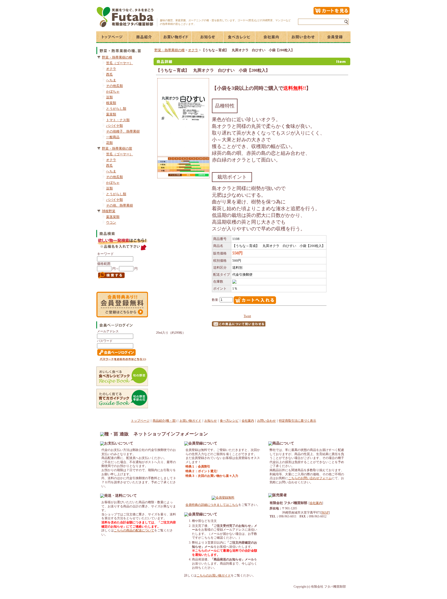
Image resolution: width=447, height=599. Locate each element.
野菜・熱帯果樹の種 (117, 57)
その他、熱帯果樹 (119, 205)
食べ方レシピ (229, 420)
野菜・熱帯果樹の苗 (117, 148)
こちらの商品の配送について (134, 530)
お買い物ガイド (190, 420)
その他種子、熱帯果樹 (123, 131)
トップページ (140, 420)
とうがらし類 (116, 109)
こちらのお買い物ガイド (214, 575)
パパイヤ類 (114, 126)
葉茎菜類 (113, 217)
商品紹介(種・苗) (164, 420)
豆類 (109, 97)
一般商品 (113, 137)
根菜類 (111, 103)
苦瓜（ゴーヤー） (119, 63)
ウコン (111, 222)
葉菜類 (111, 114)
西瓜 (109, 74)
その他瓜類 (114, 86)
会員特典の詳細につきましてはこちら (211, 505)
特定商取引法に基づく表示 (297, 420)
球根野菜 (108, 211)
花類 (109, 143)
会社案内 (248, 420)
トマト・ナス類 (118, 120)
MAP (325, 512)
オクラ (111, 69)
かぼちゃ (113, 91)
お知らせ (210, 420)
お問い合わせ (266, 420)
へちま (111, 80)
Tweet (247, 316)
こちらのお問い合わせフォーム (310, 478)
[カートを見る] (331, 14)
